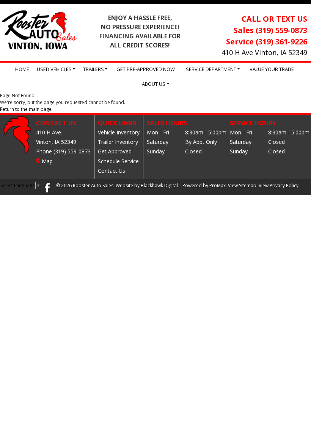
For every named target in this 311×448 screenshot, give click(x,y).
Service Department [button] (211, 69)
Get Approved (115, 151)
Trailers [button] (93, 69)
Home (22, 69)
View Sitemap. (243, 185)
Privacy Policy (284, 185)
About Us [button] (153, 83)
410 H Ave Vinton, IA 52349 (264, 52)
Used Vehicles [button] (54, 69)
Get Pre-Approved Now (145, 69)
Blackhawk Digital (159, 185)
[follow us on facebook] (47, 187)
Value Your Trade (272, 69)
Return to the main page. (26, 109)
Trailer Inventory (118, 141)
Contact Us (111, 170)
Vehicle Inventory (119, 132)
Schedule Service (118, 161)
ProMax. (218, 185)
